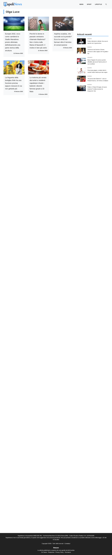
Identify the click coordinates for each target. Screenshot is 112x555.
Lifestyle (98, 4)
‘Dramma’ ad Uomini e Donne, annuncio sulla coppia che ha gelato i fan (98, 51)
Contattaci (67, 543)
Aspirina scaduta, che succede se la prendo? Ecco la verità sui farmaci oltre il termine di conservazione (63, 39)
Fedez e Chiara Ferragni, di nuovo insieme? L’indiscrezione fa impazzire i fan (97, 89)
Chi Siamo (44, 552)
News (81, 4)
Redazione (51, 552)
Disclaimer (68, 552)
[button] (106, 4)
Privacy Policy (59, 552)
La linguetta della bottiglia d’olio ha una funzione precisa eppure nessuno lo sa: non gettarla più (13, 83)
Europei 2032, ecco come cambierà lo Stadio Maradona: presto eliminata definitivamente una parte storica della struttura (12, 42)
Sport (89, 4)
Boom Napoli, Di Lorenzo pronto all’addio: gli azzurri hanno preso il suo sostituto (97, 62)
